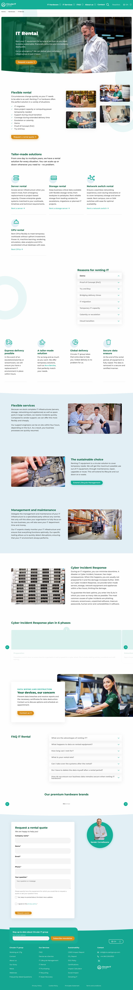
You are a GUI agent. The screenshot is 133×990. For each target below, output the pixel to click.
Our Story (13, 965)
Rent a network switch (97, 208)
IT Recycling (43, 973)
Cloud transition (87, 321)
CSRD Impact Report (76, 952)
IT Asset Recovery (46, 977)
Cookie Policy (53, 986)
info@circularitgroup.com (110, 952)
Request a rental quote (24, 137)
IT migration (85, 302)
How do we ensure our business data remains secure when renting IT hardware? (83, 777)
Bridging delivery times (90, 295)
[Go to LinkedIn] (99, 960)
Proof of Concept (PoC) (90, 282)
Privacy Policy (37, 986)
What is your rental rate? (62, 757)
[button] (63, 938)
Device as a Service (46, 956)
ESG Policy (72, 960)
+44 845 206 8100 (107, 956)
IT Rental (42, 965)
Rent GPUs (16, 249)
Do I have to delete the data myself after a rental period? (77, 770)
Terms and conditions (93, 986)
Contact (13, 956)
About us (13, 960)
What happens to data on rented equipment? (72, 744)
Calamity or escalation (90, 314)
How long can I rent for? (62, 751)
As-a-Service (50, 365)
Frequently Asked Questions (21, 977)
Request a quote (25, 62)
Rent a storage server (58, 208)
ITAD (40, 952)
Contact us (25, 713)
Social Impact (73, 973)
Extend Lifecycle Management (86, 483)
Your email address (19, 935)
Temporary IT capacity (90, 308)
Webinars (13, 973)
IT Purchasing (44, 969)
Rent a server (17, 208)
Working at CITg (16, 952)
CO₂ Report (72, 956)
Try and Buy (85, 289)
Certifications (73, 965)
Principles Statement (72, 986)
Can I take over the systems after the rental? (71, 764)
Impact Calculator (75, 969)
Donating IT (72, 977)
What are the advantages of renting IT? (69, 738)
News (12, 969)
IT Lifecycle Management (48, 960)
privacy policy (32, 904)
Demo (82, 276)
